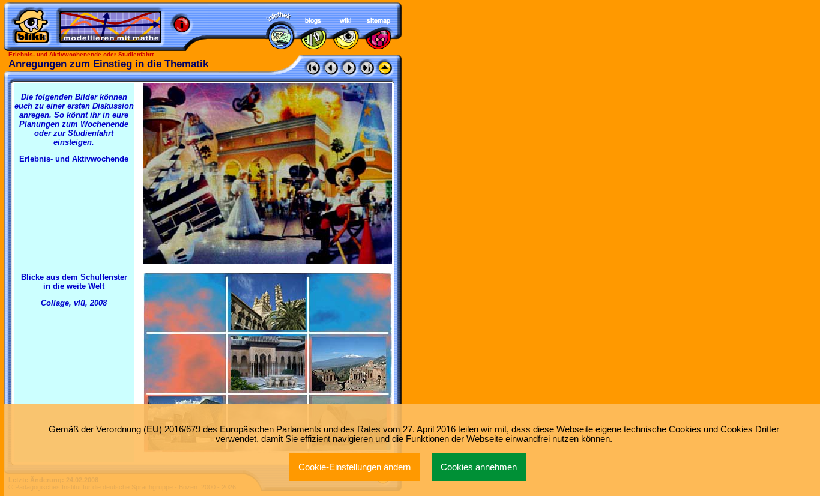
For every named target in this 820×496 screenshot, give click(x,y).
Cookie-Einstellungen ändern (354, 467)
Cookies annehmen (479, 467)
